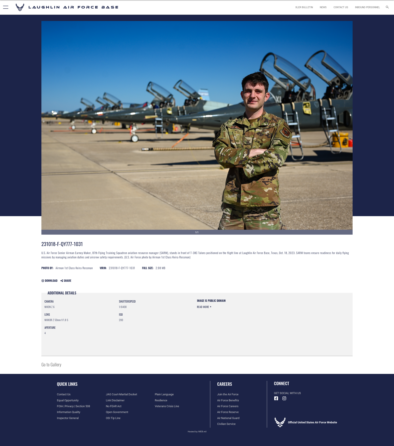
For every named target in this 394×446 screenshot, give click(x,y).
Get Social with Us (287, 393)
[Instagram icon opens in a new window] (284, 398)
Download (50, 281)
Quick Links (67, 384)
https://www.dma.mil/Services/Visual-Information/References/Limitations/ (233, 322)
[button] (5, 7)
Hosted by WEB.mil (197, 431)
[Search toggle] (387, 7)
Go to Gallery (51, 364)
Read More (203, 307)
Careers (224, 384)
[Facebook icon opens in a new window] (276, 398)
